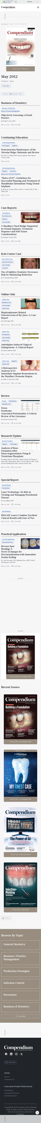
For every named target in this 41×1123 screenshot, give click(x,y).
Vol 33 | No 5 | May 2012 (21, 24)
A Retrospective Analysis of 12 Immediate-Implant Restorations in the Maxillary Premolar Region (19, 372)
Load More (22, 1016)
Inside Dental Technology (11, 1093)
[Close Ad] (37, 1112)
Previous (6, 94)
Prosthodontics (6, 216)
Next (20, 94)
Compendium (4, 24)
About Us (7, 1077)
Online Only (5, 308)
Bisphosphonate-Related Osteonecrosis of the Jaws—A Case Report (18, 315)
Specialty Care (6, 302)
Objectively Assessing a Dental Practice (16, 116)
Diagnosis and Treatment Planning (9, 174)
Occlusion (13, 171)
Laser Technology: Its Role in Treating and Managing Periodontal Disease (19, 495)
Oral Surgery (6, 145)
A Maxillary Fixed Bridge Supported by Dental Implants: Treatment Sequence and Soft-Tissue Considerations (19, 230)
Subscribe (5, 86)
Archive (7, 918)
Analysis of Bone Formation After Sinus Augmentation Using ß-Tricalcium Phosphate (16, 452)
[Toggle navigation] (38, 7)
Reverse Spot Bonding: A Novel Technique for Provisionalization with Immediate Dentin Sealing (18, 552)
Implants (14, 145)
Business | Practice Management (9, 111)
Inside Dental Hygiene (10, 1096)
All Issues (14, 94)
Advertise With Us (9, 1079)
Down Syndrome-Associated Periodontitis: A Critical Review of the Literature (18, 412)
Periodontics (6, 334)
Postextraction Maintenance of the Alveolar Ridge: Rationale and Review (20, 151)
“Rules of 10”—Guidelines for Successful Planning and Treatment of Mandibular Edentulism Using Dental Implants (20, 182)
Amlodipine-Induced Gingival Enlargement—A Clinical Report (17, 346)
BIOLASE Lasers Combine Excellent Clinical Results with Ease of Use (19, 517)
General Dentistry (7, 262)
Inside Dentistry (8, 1090)
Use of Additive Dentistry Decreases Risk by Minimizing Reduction (19, 273)
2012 (11, 24)
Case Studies (6, 222)
